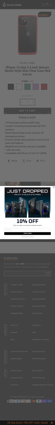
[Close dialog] (53, 187)
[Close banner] (52, 423)
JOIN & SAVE (27, 233)
